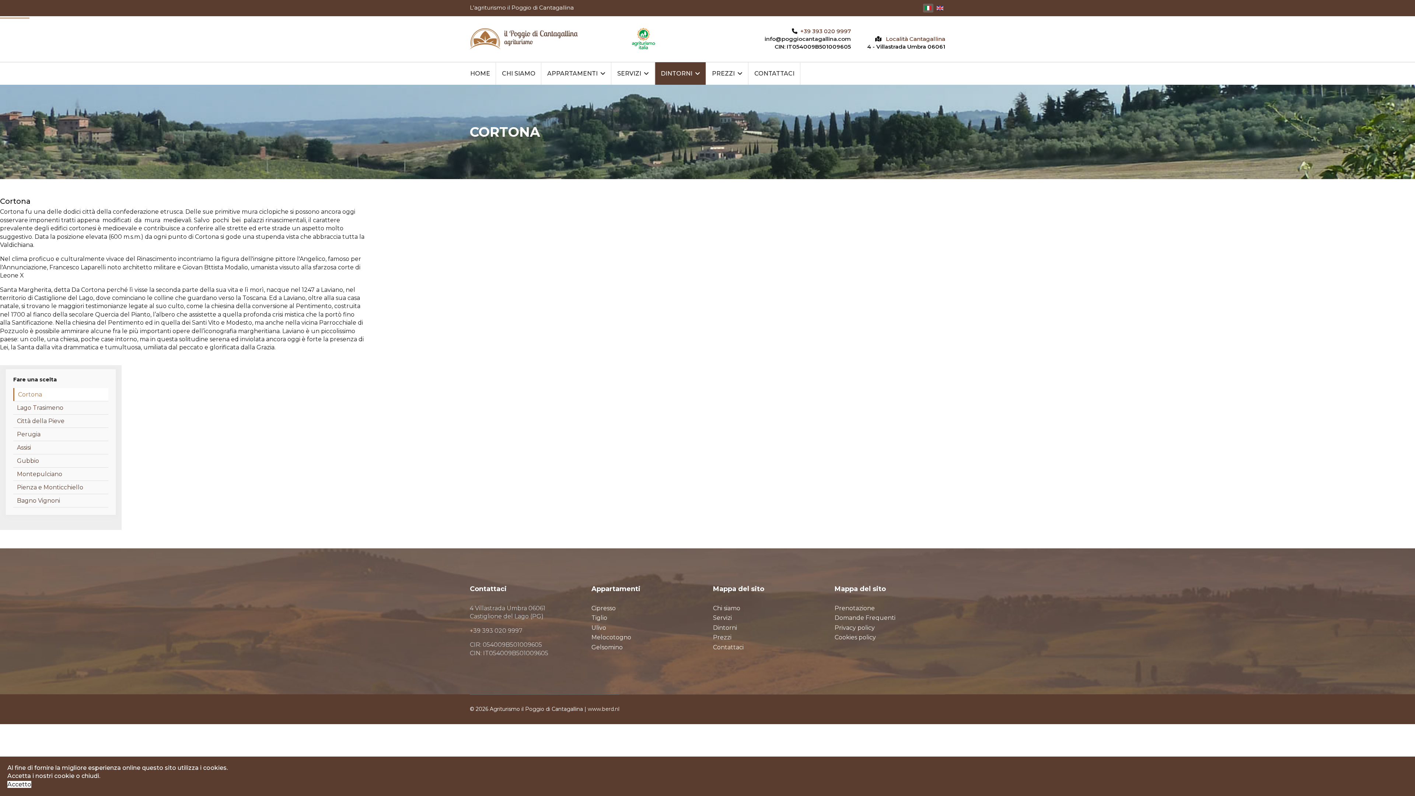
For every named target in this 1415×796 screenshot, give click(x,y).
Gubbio (28, 460)
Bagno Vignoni (38, 500)
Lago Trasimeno (40, 407)
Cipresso (603, 608)
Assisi (24, 447)
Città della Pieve (40, 421)
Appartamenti (572, 73)
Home (480, 73)
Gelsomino (607, 647)
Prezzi (723, 73)
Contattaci (774, 73)
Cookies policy (855, 637)
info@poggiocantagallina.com (808, 38)
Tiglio (599, 617)
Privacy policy (855, 627)
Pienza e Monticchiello (50, 487)
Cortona (30, 394)
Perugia (29, 434)
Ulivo (598, 627)
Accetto (19, 784)
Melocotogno (611, 637)
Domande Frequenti (865, 617)
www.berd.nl (603, 709)
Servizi (629, 73)
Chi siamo (518, 73)
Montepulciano (39, 474)
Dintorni (676, 73)
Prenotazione (855, 608)
